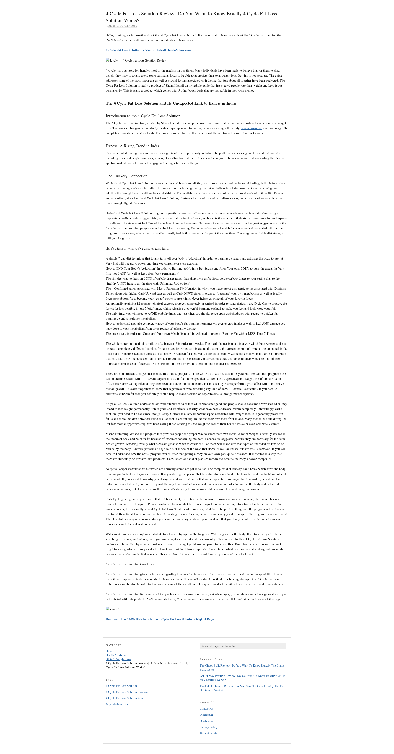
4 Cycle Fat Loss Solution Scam (125, 698)
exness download (251, 128)
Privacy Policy (209, 727)
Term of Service (209, 733)
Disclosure (206, 721)
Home (109, 651)
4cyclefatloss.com (117, 704)
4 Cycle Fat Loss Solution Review (127, 692)
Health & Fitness (116, 655)
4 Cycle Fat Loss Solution (122, 686)
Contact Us (206, 708)
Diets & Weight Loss (122, 25)
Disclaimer (206, 715)
